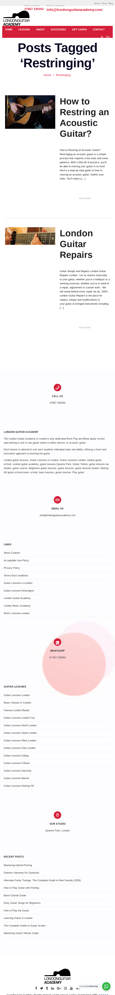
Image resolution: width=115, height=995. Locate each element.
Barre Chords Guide (15, 895)
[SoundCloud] (77, 989)
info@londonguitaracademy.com (74, 10)
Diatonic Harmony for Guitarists (21, 872)
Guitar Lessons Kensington (19, 590)
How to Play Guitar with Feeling (21, 887)
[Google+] (59, 989)
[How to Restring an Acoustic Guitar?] (30, 112)
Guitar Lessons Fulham (17, 763)
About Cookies (12, 552)
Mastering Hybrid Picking (18, 865)
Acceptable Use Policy (16, 560)
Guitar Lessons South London (20, 732)
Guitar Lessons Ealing (16, 755)
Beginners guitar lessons (42, 468)
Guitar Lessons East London (19, 748)
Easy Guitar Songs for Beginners (22, 903)
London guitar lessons (16, 460)
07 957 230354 (57, 657)
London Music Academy (17, 605)
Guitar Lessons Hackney (17, 770)
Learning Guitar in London (18, 918)
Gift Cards (79, 29)
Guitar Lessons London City (19, 717)
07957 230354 (57, 402)
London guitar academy (25, 464)
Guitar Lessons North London (20, 725)
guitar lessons (66, 468)
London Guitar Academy (17, 598)
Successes (58, 29)
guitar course (20, 468)
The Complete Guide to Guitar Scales (25, 925)
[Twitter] (42, 989)
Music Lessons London (16, 613)
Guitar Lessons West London (20, 740)
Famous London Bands (16, 710)
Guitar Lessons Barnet (16, 778)
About (97, 3)
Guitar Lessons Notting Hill (19, 785)
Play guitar (78, 472)
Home (8, 29)
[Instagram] (65, 989)
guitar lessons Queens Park (55, 464)
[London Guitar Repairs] (30, 236)
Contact (99, 29)
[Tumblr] (47, 989)
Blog (111, 3)
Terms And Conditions (16, 575)
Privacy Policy (12, 568)
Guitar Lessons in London (44, 460)
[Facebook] (36, 989)
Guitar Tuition (80, 464)
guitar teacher (63, 472)
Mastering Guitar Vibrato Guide (21, 933)
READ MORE (85, 198)
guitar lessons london (87, 468)
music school (30, 472)
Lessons (24, 29)
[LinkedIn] (52, 989)
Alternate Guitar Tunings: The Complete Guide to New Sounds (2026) (42, 880)
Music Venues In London (17, 702)
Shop (104, 3)
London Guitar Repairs (76, 244)
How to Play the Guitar (16, 910)
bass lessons (46, 472)
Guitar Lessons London (73, 460)
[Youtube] (71, 989)
